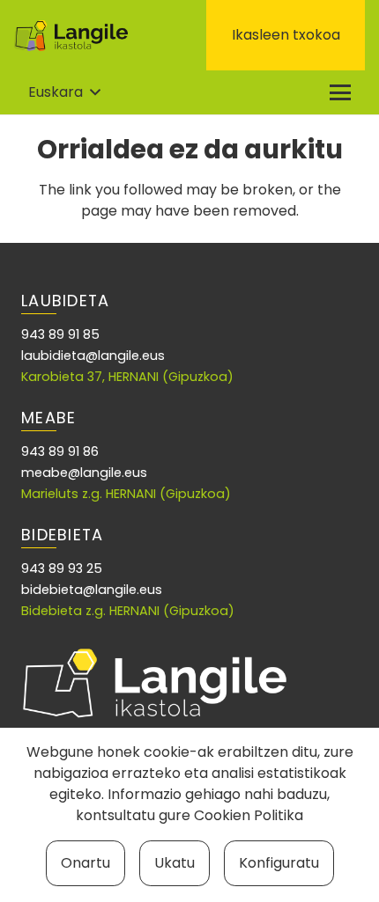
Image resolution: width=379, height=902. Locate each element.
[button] (64, 92)
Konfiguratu (279, 863)
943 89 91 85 (60, 334)
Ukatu (174, 863)
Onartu (85, 863)
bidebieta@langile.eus (91, 589)
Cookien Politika (248, 815)
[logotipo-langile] (71, 35)
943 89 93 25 (61, 568)
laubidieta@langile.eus (93, 355)
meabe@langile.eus (84, 472)
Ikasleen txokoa (286, 35)
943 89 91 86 (60, 451)
